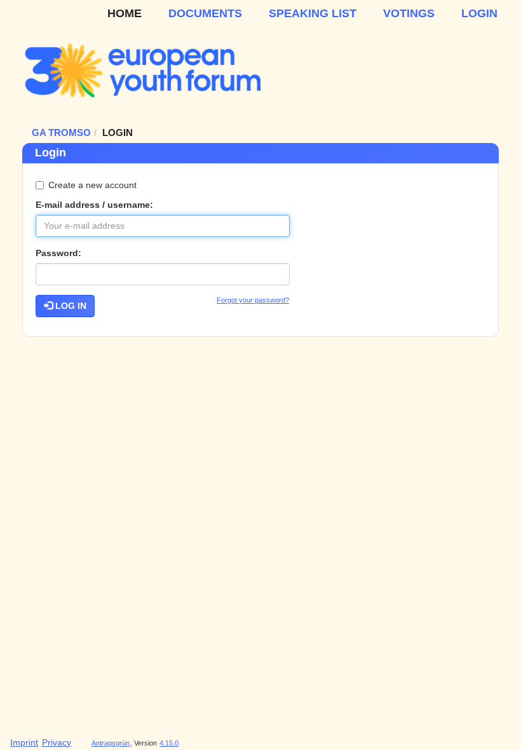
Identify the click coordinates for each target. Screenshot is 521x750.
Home (124, 13)
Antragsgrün (110, 743)
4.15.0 (169, 743)
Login (479, 13)
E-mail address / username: (94, 205)
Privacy (56, 742)
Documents (205, 13)
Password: (58, 253)
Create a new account (92, 185)
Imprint (24, 742)
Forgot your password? (253, 300)
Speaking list (312, 13)
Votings (409, 13)
